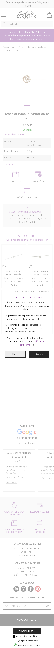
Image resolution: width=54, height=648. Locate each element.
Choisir (15, 354)
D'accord (39, 354)
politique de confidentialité (32, 343)
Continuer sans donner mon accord (32, 291)
